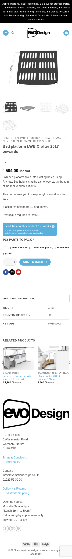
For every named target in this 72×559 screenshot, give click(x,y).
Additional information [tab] (18, 298)
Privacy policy (11, 461)
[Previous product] (12, 163)
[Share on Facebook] (6, 272)
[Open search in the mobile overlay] (12, 32)
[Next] (69, 369)
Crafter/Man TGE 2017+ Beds (32, 141)
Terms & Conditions (15, 457)
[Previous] (3, 369)
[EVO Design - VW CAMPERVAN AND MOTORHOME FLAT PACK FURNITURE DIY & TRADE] (39, 33)
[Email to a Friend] (12, 272)
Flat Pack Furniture (27, 138)
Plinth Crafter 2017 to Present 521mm (49, 378)
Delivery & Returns (14, 488)
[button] (6, 33)
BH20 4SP (9, 448)
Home (6, 138)
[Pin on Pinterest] (18, 272)
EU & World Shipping (16, 493)
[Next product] (5, 163)
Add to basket (35, 261)
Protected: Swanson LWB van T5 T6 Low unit (17, 378)
